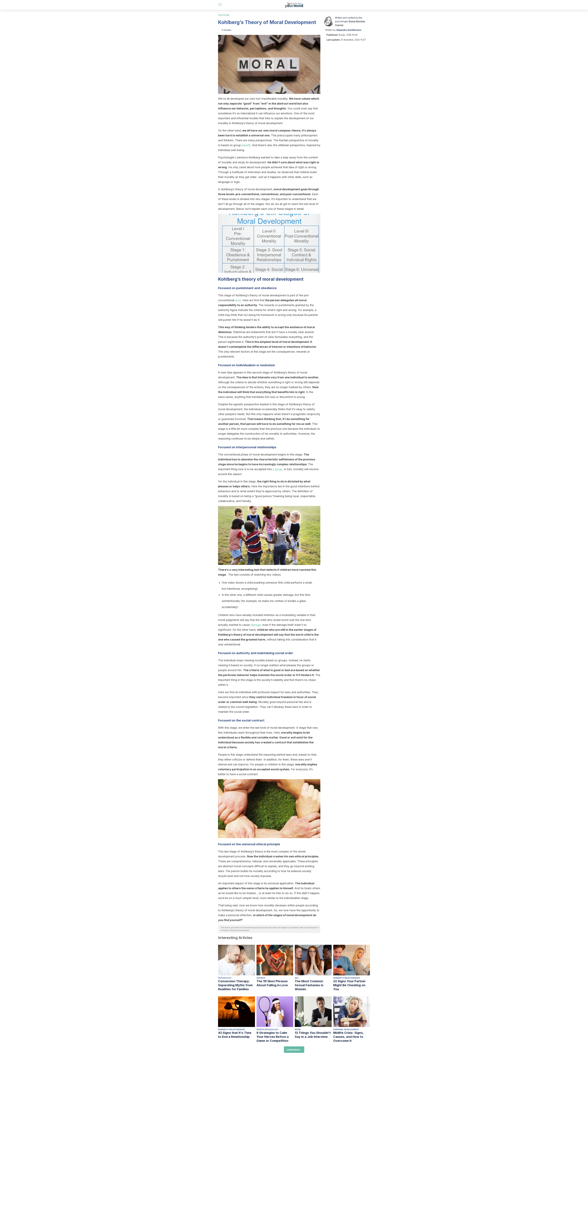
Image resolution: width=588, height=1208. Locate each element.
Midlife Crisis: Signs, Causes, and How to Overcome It (348, 1037)
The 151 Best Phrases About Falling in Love (272, 983)
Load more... (294, 1049)
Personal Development (346, 1029)
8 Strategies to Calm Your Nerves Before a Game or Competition (272, 1037)
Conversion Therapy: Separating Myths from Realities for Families (235, 985)
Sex (297, 978)
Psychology (223, 15)
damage (256, 624)
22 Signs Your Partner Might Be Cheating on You (349, 985)
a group (277, 469)
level (238, 300)
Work (298, 1029)
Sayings (260, 978)
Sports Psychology (267, 1029)
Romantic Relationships (346, 978)
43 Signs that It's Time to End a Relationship (234, 1035)
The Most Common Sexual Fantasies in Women (309, 985)
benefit (246, 145)
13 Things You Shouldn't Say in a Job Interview (313, 1035)
